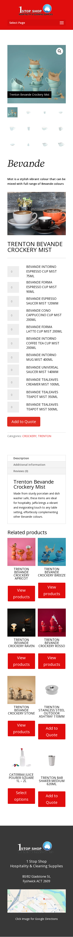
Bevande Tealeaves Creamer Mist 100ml (43, 381)
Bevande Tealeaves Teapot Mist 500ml (42, 406)
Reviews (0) (20, 471)
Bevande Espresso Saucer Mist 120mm (42, 300)
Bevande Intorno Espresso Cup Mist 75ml (41, 271)
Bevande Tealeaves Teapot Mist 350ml (42, 394)
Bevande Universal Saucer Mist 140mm (42, 369)
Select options (21, 796)
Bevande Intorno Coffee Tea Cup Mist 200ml (42, 343)
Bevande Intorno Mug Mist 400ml (41, 357)
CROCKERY (29, 436)
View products (21, 593)
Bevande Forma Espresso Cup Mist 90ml (41, 287)
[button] (59, 51)
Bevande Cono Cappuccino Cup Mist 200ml (44, 315)
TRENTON (44, 436)
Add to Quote (23, 421)
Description (21, 458)
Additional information (29, 464)
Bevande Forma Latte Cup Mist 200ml (44, 329)
